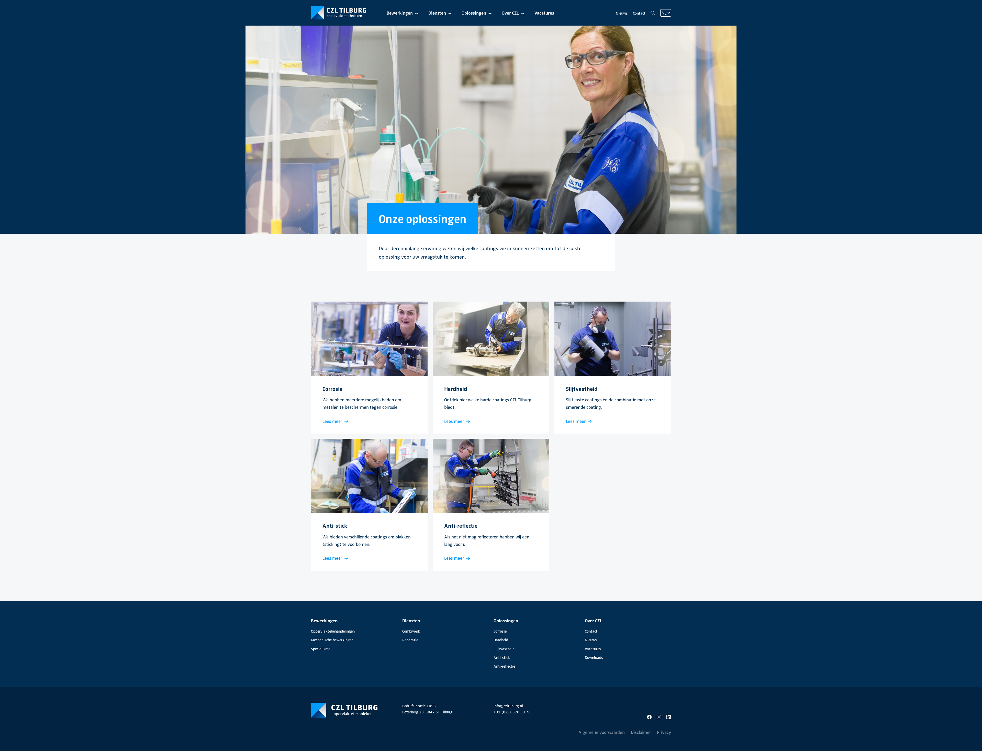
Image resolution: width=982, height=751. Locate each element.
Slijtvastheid (504, 648)
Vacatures (544, 12)
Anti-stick (502, 657)
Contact (639, 13)
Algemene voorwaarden (601, 732)
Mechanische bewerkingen (332, 639)
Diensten (437, 12)
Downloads (594, 657)
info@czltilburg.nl (508, 705)
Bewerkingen (400, 12)
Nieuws (622, 13)
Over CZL (511, 12)
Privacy (664, 732)
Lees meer (332, 421)
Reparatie (410, 639)
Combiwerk (411, 631)
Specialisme (320, 648)
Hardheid (501, 639)
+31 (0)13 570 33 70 (512, 711)
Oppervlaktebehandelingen (333, 631)
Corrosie (500, 631)
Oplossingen (474, 12)
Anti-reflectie (504, 666)
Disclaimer (641, 732)
